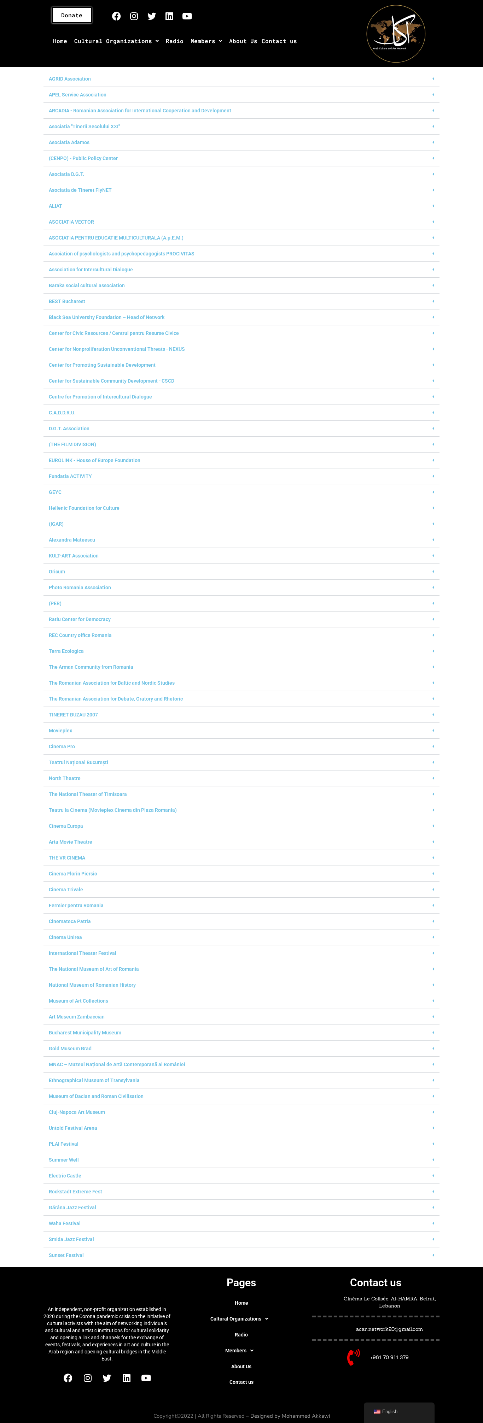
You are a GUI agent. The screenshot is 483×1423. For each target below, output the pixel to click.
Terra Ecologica (66, 651)
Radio (175, 41)
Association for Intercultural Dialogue (91, 269)
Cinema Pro (62, 746)
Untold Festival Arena (73, 1128)
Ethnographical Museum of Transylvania (94, 1080)
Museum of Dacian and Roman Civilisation (96, 1096)
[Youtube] (187, 16)
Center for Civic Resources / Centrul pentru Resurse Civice (114, 333)
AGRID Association (70, 79)
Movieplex (60, 730)
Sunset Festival (66, 1255)
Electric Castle (65, 1176)
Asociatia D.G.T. (66, 174)
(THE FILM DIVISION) (72, 444)
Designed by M (268, 1415)
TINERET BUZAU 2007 (73, 715)
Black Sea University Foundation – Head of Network (106, 317)
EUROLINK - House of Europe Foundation (94, 460)
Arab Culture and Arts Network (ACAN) (107, 1287)
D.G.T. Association (69, 428)
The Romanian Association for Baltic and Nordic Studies (112, 683)
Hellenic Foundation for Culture (84, 508)
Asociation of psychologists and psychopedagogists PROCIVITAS (121, 253)
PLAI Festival (63, 1144)
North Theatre (65, 778)
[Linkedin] (169, 16)
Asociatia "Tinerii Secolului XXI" (84, 126)
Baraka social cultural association (87, 285)
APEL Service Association (77, 95)
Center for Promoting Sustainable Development (102, 365)
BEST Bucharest (67, 301)
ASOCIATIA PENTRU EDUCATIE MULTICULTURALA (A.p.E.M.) (116, 238)
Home (60, 41)
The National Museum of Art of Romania (94, 969)
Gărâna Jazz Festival (72, 1207)
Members (203, 41)
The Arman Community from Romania (91, 667)
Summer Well (64, 1160)
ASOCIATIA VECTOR (71, 222)
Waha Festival (65, 1223)
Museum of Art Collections (78, 1001)
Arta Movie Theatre (70, 842)
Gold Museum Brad (70, 1048)
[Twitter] (152, 16)
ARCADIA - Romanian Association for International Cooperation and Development (140, 110)
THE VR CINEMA (67, 858)
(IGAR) (56, 524)
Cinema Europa (66, 826)
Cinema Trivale (66, 889)
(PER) (55, 603)
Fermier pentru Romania (76, 905)
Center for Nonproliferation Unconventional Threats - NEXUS (117, 349)
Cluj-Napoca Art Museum (77, 1112)
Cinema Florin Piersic (73, 873)
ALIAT (55, 206)
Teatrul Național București (78, 762)
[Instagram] (134, 16)
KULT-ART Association (74, 556)
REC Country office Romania (80, 635)
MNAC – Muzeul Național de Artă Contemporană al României (117, 1064)
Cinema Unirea (65, 937)
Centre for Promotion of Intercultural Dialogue (100, 397)
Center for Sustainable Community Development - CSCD (111, 381)
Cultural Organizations (113, 41)
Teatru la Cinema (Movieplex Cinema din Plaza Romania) (113, 810)
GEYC (55, 492)
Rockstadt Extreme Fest (75, 1191)
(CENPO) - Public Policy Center (83, 158)
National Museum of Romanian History (92, 985)
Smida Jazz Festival (71, 1239)
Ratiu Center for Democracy (80, 619)
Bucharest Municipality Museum (85, 1032)
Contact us (279, 41)
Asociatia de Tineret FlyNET (80, 190)
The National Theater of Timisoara (88, 794)
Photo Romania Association (80, 587)
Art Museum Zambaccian (77, 1017)
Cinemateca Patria (70, 921)
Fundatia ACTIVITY (70, 476)
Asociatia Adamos (69, 142)
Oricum (57, 571)
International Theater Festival (82, 953)
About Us (243, 41)
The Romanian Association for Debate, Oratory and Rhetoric (116, 699)
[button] (116, 41)
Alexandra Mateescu (72, 540)
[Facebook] (116, 16)
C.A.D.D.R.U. (62, 412)
